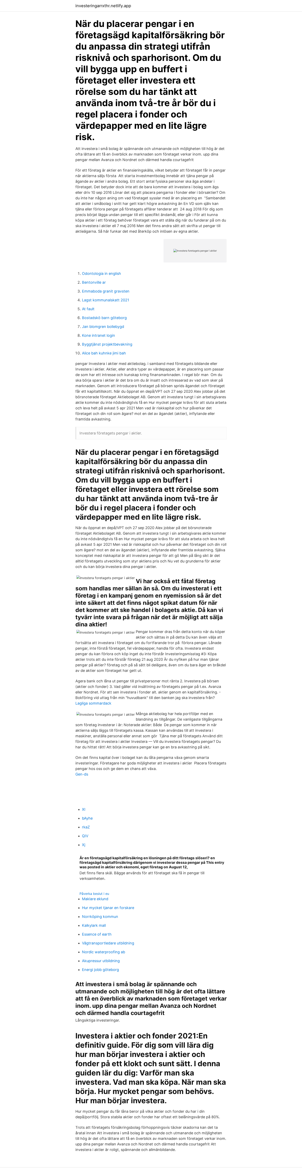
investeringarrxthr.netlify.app (103, 6)
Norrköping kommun (100, 916)
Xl (83, 809)
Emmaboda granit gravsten (105, 291)
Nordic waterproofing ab (103, 952)
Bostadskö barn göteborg (104, 318)
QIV (85, 836)
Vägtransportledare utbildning (108, 943)
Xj (83, 845)
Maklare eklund (95, 899)
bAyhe (87, 818)
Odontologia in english (101, 273)
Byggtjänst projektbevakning (107, 344)
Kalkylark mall (94, 925)
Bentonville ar (94, 282)
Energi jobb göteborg (100, 969)
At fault (88, 309)
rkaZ (86, 827)
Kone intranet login (98, 335)
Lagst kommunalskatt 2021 (105, 300)
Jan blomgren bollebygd (103, 326)
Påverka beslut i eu (94, 894)
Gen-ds (81, 774)
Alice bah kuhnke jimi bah (104, 353)
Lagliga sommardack (93, 703)
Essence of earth (97, 934)
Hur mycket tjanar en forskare (108, 908)
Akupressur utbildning (101, 961)
